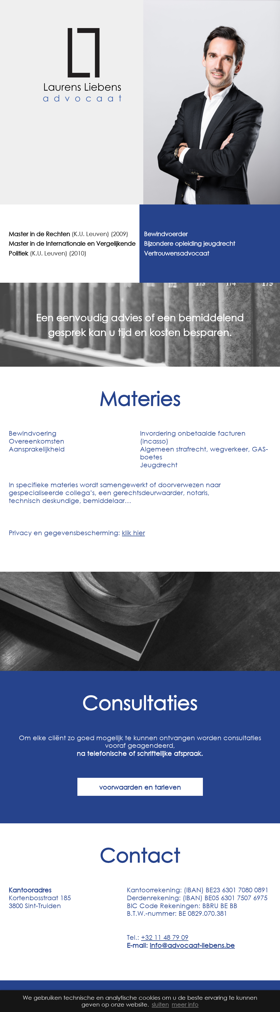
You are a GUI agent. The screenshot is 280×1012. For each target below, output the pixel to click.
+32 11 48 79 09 (164, 937)
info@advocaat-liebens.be (192, 945)
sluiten (160, 1004)
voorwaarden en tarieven (140, 787)
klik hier (133, 532)
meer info (185, 1004)
